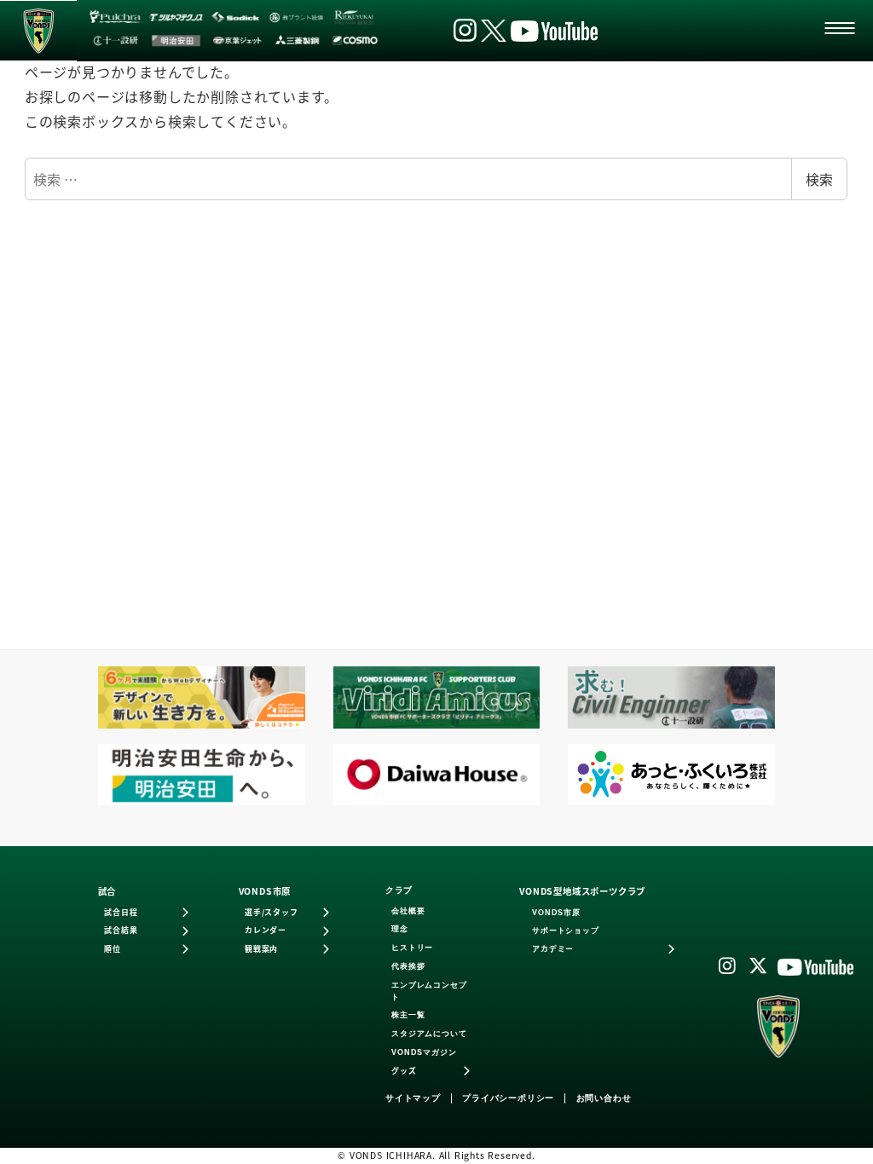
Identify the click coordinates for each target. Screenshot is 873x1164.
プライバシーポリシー (508, 1098)
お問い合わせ (604, 1098)
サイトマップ (413, 1098)
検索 (819, 179)
